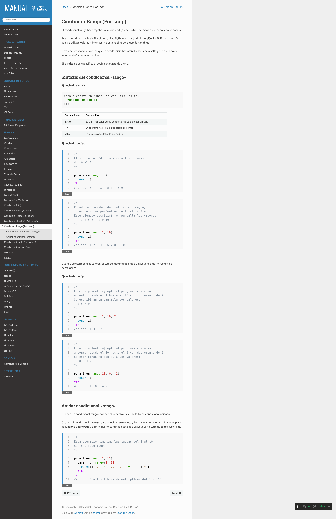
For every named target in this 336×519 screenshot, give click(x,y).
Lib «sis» (8, 351)
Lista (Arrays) (11, 195)
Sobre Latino (11, 34)
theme (96, 512)
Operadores (10, 148)
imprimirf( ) (10, 291)
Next (175, 493)
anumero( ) (10, 281)
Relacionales (10, 164)
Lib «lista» (9, 340)
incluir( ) (8, 296)
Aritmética (9, 153)
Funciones (9, 190)
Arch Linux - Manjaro (15, 68)
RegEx (7, 257)
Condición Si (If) (12, 205)
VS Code (8, 112)
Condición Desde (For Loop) (19, 216)
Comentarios (11, 138)
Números (9, 179)
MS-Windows (11, 47)
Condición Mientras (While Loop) (21, 221)
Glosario (8, 376)
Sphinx (78, 512)
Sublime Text (11, 96)
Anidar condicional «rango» (20, 237)
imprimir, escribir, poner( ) (17, 286)
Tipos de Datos (12, 174)
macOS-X (9, 73)
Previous (72, 493)
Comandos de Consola (16, 364)
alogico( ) (9, 275)
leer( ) (7, 301)
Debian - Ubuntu (13, 52)
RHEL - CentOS (12, 63)
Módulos (8, 252)
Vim (6, 107)
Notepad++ (10, 91)
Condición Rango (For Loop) (19, 226)
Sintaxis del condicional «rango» (23, 231)
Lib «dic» (8, 335)
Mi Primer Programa (15, 125)
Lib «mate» (9, 345)
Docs (65, 7)
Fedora (7, 58)
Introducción (11, 29)
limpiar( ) (8, 307)
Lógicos (8, 169)
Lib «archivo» (11, 325)
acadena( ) (9, 270)
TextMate (9, 102)
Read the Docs (125, 512)
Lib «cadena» (11, 330)
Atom (7, 86)
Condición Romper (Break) (18, 247)
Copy (67, 194)
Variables (8, 143)
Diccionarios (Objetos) (16, 200)
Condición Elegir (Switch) (17, 210)
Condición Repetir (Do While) (20, 242)
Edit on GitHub (173, 7)
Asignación (10, 159)
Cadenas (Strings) (13, 184)
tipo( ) (7, 312)
